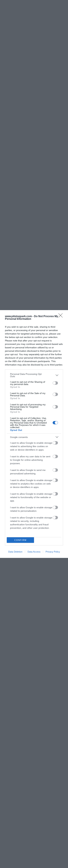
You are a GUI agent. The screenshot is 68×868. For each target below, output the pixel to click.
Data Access (34, 551)
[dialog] (34, 434)
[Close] (61, 316)
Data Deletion (15, 551)
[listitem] (34, 375)
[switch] (55, 383)
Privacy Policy (53, 551)
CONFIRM (20, 540)
